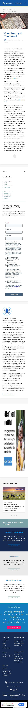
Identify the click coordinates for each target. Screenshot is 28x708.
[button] (24, 3)
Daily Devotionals (8, 191)
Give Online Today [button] (14, 627)
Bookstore (6, 198)
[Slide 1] (11, 515)
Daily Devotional (11, 9)
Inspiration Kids (18, 645)
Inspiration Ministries (14, 40)
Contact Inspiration (7, 669)
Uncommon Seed (18, 662)
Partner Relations (18, 658)
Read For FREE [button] (14, 569)
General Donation (18, 655)
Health (5, 184)
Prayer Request (8, 181)
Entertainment (6, 648)
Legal (4, 694)
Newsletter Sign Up (7, 655)
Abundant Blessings (10, 504)
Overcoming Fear (8, 185)
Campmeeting (17, 660)
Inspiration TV (7, 195)
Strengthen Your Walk (19, 640)
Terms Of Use (11, 694)
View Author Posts (8, 394)
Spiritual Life (7, 193)
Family (4, 645)
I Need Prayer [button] (14, 597)
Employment (6, 675)
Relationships (6, 647)
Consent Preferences (14, 695)
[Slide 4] (16, 515)
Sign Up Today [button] (14, 545)
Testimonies (7, 187)
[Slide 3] (15, 515)
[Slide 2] (13, 515)
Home (4, 9)
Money (5, 182)
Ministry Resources (19, 643)
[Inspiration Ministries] (12, 3)
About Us (5, 668)
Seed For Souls (18, 656)
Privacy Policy (19, 694)
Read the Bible (7, 196)
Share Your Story (7, 673)
